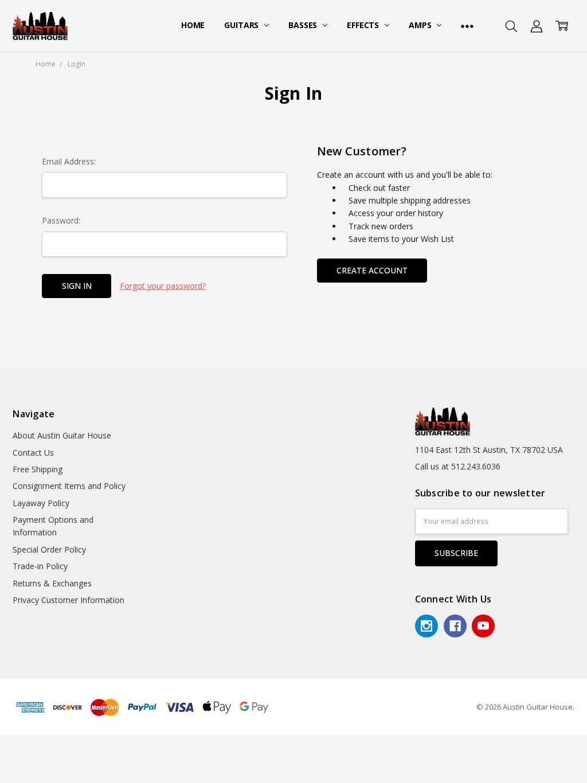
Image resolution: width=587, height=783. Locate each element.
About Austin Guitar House (62, 435)
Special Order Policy (49, 549)
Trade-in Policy (40, 566)
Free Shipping (37, 469)
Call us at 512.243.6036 (457, 466)
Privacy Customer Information (68, 599)
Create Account (372, 270)
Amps (421, 24)
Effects (364, 24)
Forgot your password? (163, 285)
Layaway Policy (41, 503)
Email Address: (69, 161)
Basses (303, 24)
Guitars (242, 24)
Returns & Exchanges (52, 583)
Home (193, 24)
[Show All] (467, 26)
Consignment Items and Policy (69, 485)
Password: (61, 220)
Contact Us (33, 452)
